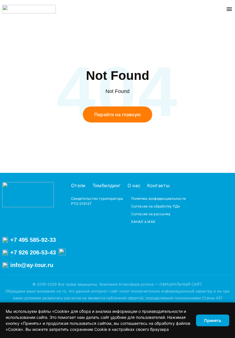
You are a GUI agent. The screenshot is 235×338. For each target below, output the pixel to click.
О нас (134, 185)
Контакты (158, 185)
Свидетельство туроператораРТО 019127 (97, 201)
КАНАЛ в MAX (143, 222)
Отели (78, 185)
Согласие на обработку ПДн (155, 206)
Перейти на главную (117, 114)
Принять (212, 320)
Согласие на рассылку (151, 214)
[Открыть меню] (229, 9)
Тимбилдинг (107, 185)
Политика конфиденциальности (158, 198)
